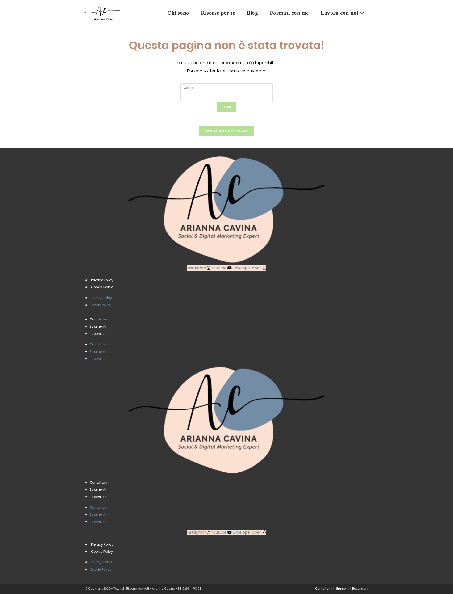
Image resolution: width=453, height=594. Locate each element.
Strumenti (98, 326)
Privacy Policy (102, 280)
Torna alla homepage (226, 131)
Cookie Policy (102, 287)
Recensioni (98, 333)
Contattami (99, 319)
